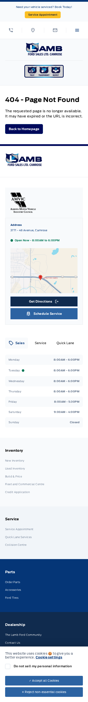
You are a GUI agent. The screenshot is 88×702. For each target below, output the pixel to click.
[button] (11, 30)
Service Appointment (42, 14)
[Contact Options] (55, 30)
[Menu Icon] (77, 30)
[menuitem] (44, 472)
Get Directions (43, 302)
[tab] (16, 343)
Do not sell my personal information (43, 666)
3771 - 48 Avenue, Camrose (28, 230)
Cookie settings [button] (49, 657)
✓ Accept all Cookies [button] (44, 680)
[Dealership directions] (44, 291)
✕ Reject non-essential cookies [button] (44, 692)
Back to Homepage (24, 129)
